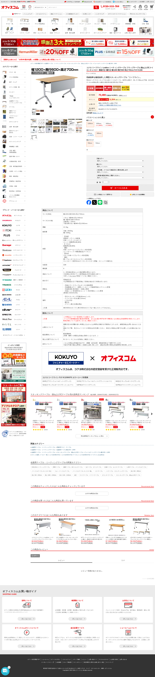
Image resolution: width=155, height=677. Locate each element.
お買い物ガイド (93, 659)
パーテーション (115, 24)
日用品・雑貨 (13, 186)
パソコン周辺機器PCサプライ (14, 196)
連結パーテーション (56, 14)
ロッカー (11, 92)
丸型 (75, 475)
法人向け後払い (119, 2)
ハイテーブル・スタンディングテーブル (117, 471)
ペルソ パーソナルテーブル (62, 471)
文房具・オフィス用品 (15, 171)
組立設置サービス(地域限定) (103, 2)
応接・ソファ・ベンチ (15, 136)
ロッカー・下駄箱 (100, 24)
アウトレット (13, 201)
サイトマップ (109, 662)
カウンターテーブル (107, 475)
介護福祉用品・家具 (15, 161)
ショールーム (45, 659)
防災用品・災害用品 (15, 191)
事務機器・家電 (130, 24)
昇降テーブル (56, 467)
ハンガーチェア (99, 14)
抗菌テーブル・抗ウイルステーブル (73, 467)
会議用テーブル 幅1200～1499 (66, 450)
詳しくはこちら (26, 619)
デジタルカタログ (103, 659)
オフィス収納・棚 (14, 87)
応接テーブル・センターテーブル (113, 467)
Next (151, 414)
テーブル (55, 24)
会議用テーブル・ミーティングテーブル (43, 447)
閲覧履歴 (146, 9)
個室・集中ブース (115, 33)
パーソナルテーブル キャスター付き (41, 471)
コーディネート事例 (145, 34)
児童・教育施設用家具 (15, 166)
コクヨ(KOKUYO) (54, 455)
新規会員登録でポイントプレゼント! (127, 7)
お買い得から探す (130, 33)
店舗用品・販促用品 (15, 181)
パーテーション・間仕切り (14, 116)
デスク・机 (9, 24)
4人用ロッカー (87, 14)
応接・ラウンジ (55, 33)
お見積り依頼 (114, 659)
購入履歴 (140, 9)
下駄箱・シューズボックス (14, 97)
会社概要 (142, 1)
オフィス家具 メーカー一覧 (39, 455)
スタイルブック (66, 659)
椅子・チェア (9, 33)
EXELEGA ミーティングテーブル (41, 467)
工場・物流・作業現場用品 (12, 151)
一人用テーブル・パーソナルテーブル (136, 467)
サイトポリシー (77, 662)
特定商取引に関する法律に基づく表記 (94, 662)
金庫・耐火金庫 (70, 33)
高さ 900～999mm (37, 475)
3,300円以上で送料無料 (73, 2)
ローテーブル (99, 471)
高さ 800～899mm (136, 471)
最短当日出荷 (88, 2)
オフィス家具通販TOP (34, 659)
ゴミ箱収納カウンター (72, 14)
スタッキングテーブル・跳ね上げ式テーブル (70, 452)
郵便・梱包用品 (13, 176)
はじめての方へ (133, 1)
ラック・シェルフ (85, 24)
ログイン (134, 9)
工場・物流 (145, 24)
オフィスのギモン (55, 659)
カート (151, 9)
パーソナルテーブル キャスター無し (82, 471)
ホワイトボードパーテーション (117, 14)
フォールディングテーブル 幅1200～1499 (97, 452)
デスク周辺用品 (40, 24)
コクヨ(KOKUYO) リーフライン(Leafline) (91, 455)
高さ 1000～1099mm (50, 475)
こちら (73, 276)
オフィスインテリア (100, 33)
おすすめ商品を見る (91, 493)
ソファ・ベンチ (25, 33)
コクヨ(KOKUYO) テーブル (70, 455)
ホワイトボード (85, 33)
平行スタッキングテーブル (137, 14)
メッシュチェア (27, 14)
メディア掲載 (76, 659)
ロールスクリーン (41, 14)
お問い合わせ (150, 1)
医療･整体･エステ (14, 156)
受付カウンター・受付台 (14, 131)
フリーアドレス (25, 24)
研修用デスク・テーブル (64, 447)
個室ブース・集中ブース (13, 111)
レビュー (84, 659)
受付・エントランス (39, 33)
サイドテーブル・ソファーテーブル (89, 475)
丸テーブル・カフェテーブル (93, 467)
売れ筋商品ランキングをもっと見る (92, 436)
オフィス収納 (70, 24)
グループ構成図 (67, 662)
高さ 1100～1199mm (65, 475)
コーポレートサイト (46, 662)
